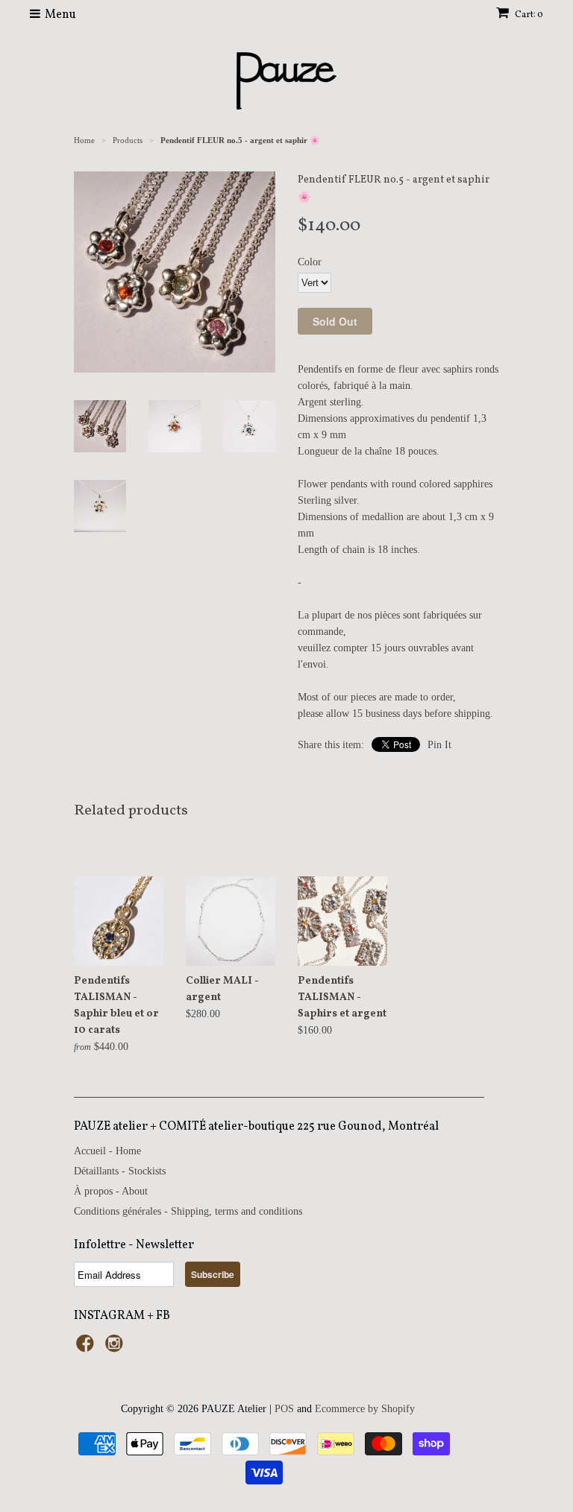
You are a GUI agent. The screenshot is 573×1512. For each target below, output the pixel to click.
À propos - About (111, 1191)
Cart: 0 (528, 15)
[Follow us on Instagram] (116, 1348)
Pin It (439, 744)
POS (284, 1408)
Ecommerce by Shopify (365, 1408)
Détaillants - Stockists (120, 1171)
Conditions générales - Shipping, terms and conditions (188, 1211)
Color (310, 262)
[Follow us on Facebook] (87, 1348)
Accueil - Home (107, 1151)
